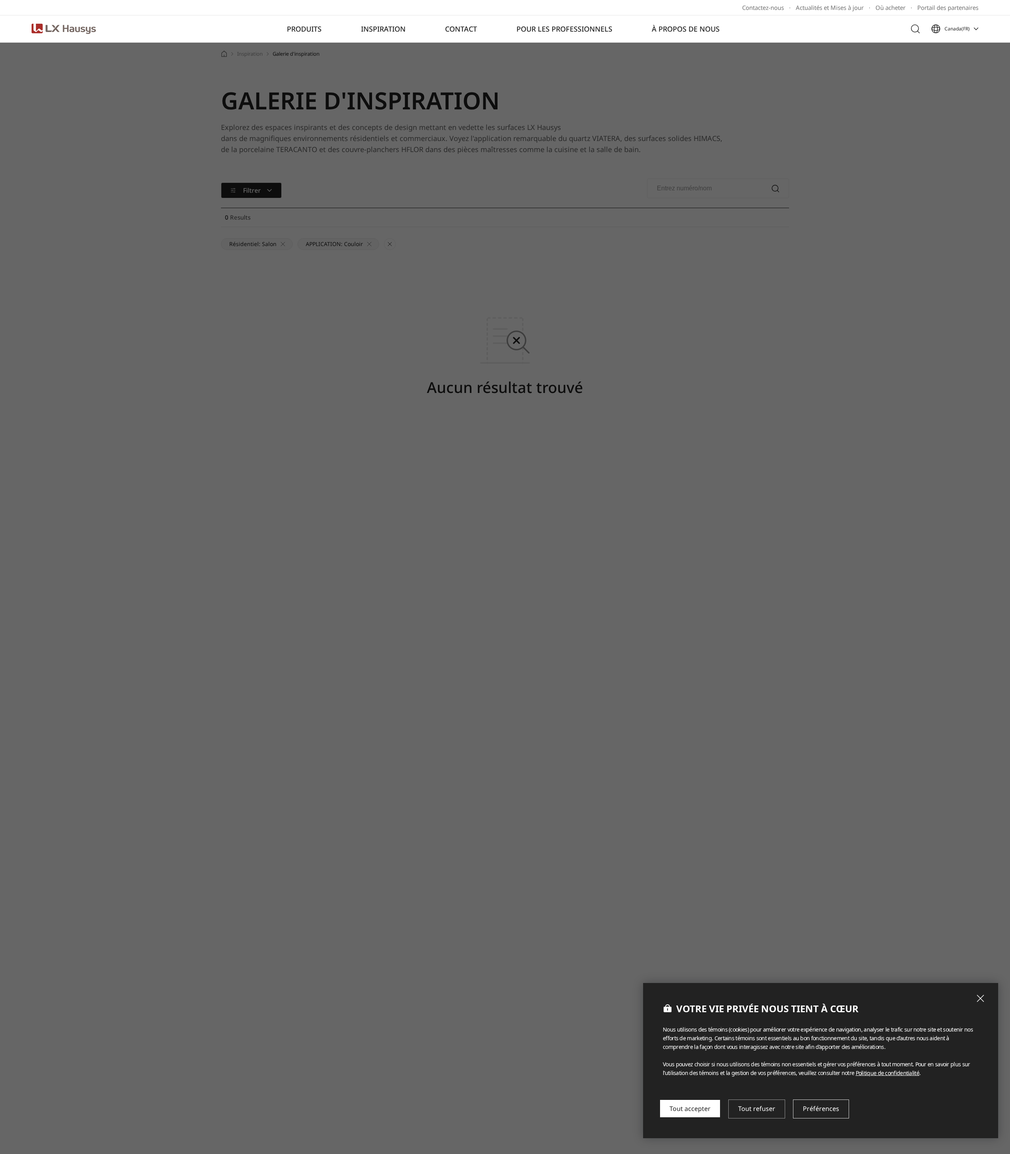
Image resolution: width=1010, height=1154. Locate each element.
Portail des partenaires (947, 8)
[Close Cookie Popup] (980, 998)
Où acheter (890, 8)
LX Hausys (64, 29)
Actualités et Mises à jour (830, 8)
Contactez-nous (763, 8)
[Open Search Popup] (915, 29)
